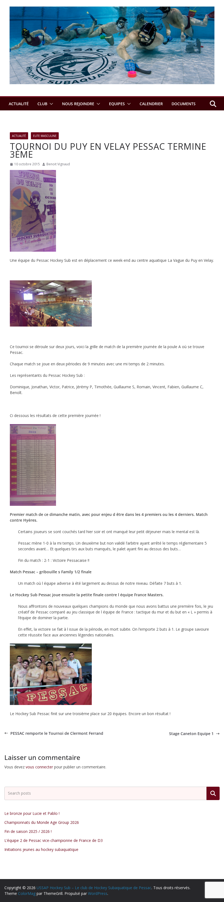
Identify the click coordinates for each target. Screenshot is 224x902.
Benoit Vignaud (58, 164)
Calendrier (151, 103)
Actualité (19, 103)
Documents (184, 103)
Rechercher (213, 794)
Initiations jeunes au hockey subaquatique (41, 849)
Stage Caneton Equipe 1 (191, 733)
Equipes (117, 103)
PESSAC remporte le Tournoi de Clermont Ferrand (56, 733)
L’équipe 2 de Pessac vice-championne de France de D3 (53, 840)
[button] (50, 104)
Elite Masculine (45, 136)
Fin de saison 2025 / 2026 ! (28, 831)
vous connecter (39, 766)
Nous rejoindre (78, 103)
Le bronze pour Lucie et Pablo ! (32, 813)
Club (42, 103)
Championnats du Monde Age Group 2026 (41, 822)
